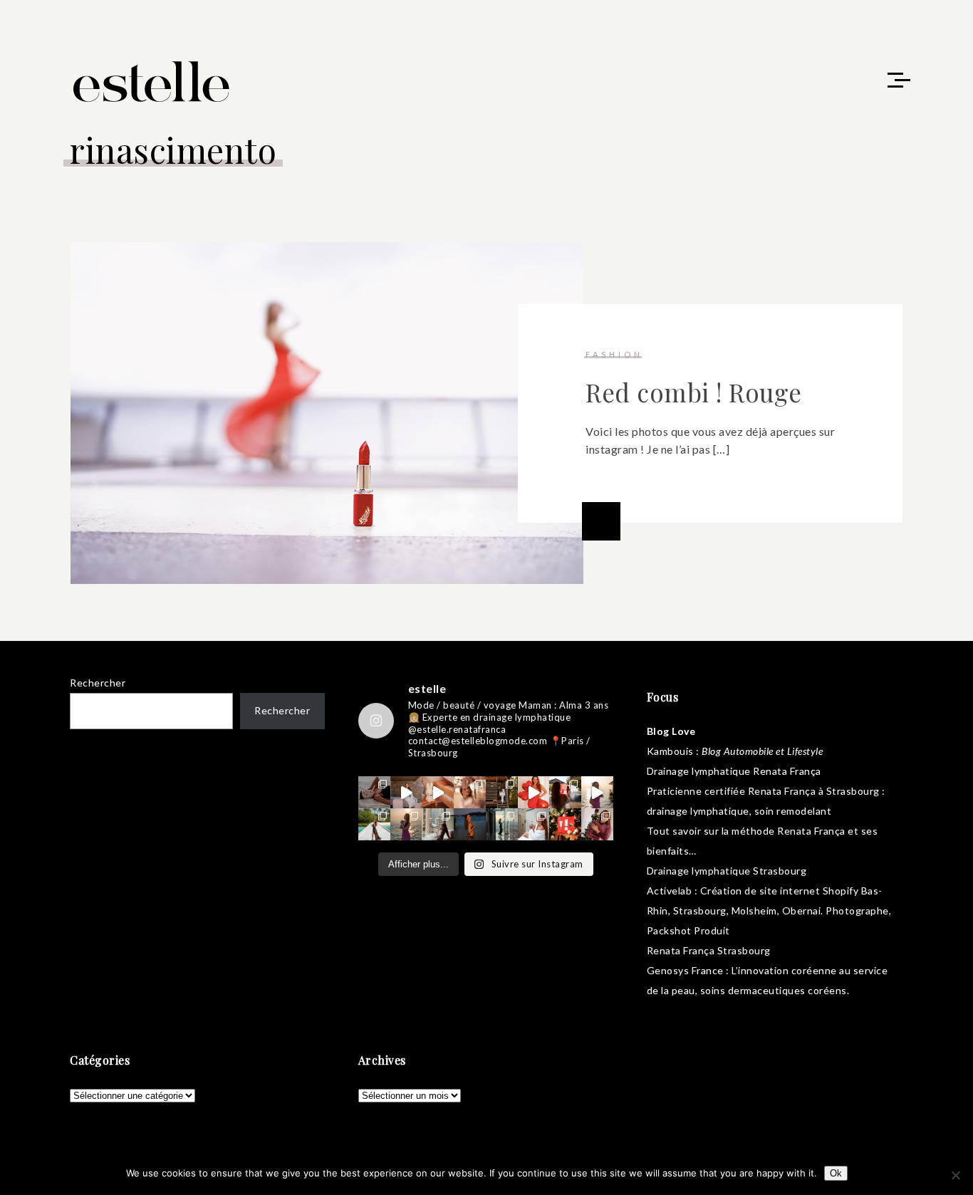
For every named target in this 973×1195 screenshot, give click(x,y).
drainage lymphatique (698, 811)
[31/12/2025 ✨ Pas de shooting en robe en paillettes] (470, 824)
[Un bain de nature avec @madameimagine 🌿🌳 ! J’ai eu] (502, 792)
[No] (955, 1175)
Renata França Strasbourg (709, 950)
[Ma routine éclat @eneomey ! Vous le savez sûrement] (534, 824)
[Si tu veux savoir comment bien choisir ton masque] (374, 792)
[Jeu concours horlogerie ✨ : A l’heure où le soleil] (406, 824)
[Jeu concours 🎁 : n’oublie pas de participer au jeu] (597, 792)
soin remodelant (793, 811)
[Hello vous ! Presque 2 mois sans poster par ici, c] (470, 792)
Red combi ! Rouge (694, 392)
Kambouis (670, 751)
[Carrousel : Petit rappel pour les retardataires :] (597, 824)
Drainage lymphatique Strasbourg (727, 871)
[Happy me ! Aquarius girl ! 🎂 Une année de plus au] (534, 792)
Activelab (669, 890)
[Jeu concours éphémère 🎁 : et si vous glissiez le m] (565, 824)
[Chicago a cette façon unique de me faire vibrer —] (438, 824)
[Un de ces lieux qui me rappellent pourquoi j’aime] (502, 824)
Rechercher (97, 683)
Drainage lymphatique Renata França (734, 771)
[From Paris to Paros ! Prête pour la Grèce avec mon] (406, 792)
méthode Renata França (788, 831)
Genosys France (685, 970)
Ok (836, 1173)
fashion (614, 354)
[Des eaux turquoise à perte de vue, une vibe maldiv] (374, 824)
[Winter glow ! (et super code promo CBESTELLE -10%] (565, 792)
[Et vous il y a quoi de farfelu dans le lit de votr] (438, 792)
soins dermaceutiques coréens (773, 990)
